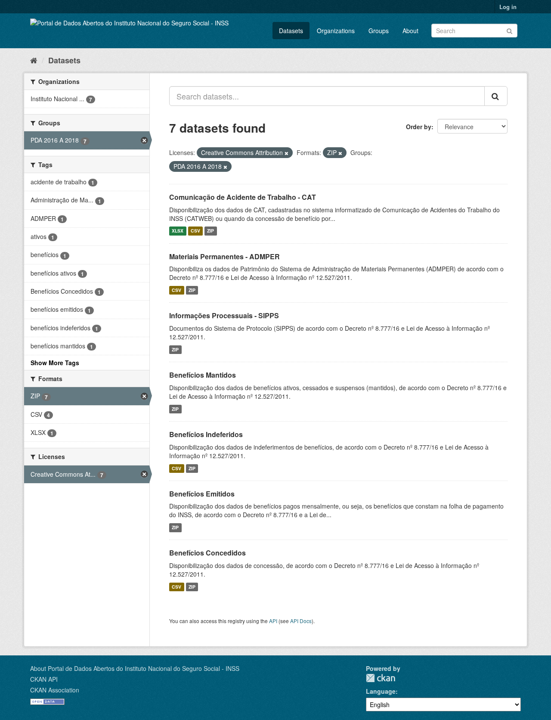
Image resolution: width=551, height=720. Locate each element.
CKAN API (44, 679)
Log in (508, 7)
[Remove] (286, 152)
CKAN (380, 678)
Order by (418, 126)
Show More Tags (55, 362)
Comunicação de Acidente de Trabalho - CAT (242, 197)
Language (381, 691)
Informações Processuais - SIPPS (224, 315)
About (410, 30)
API (273, 620)
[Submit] (509, 30)
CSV (195, 231)
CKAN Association (54, 690)
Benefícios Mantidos (202, 375)
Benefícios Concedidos (207, 553)
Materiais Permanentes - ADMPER (224, 256)
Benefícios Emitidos (202, 494)
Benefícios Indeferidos (206, 434)
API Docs (301, 620)
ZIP (210, 231)
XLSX (177, 231)
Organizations (336, 30)
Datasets (291, 30)
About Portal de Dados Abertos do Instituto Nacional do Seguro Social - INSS (134, 668)
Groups (378, 30)
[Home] (33, 59)
